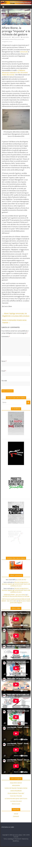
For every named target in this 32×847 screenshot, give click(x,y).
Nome (3, 361)
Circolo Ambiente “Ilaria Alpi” (16, 793)
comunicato (24, 52)
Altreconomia (16, 785)
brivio (27, 37)
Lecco (19, 39)
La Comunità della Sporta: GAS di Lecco (16, 798)
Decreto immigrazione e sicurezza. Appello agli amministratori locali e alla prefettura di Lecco (16, 584)
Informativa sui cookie (7, 827)
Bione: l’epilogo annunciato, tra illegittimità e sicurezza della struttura (15, 314)
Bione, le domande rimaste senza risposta (14, 321)
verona (10, 41)
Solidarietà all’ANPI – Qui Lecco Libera (14, 594)
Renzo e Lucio (16, 804)
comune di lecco (13, 39)
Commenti (16, 816)
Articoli (16, 814)
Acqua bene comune (16, 783)
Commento (5, 336)
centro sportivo (5, 39)
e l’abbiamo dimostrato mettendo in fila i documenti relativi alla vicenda (15, 72)
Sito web (4, 381)
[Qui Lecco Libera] (16, 2)
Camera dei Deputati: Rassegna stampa (16, 788)
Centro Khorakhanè (16, 790)
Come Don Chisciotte (16, 796)
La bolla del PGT (21, 579)
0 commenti (17, 37)
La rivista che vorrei (16, 801)
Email (3, 371)
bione (23, 37)
